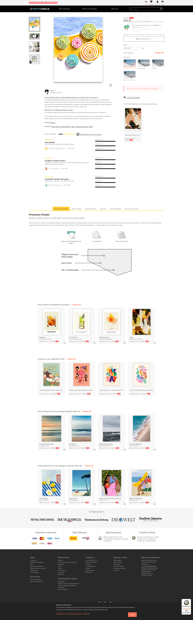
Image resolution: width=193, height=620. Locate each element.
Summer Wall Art (66, 126)
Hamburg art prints (119, 568)
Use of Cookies (34, 572)
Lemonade (43, 498)
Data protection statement (38, 568)
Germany (52, 122)
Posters (88, 564)
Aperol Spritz (104, 337)
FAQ (31, 564)
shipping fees (146, 21)
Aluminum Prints (91, 562)
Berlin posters (118, 560)
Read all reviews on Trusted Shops (90, 134)
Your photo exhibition (36, 581)
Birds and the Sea (105, 444)
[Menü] (190, 600)
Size (125, 45)
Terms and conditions (36, 566)
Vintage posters (146, 571)
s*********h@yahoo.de (54, 185)
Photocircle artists (35, 579)
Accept (132, 614)
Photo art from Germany (148, 562)
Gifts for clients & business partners (68, 583)
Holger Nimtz (45, 446)
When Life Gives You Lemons (110, 498)
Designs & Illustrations (82, 126)
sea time (72, 444)
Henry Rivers (45, 500)
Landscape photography (148, 566)
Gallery (60, 568)
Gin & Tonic (73, 337)
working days (133, 97)
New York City (118, 562)
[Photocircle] (39, 8)
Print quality (128, 53)
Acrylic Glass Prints (91, 560)
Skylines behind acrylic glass (149, 568)
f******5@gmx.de (53, 168)
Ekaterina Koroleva (57, 92)
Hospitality (61, 587)
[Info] (125, 61)
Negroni (42, 337)
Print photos (61, 570)
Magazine (61, 574)
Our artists (61, 572)
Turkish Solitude (135, 444)
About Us (61, 560)
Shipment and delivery (37, 562)
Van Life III (73, 498)
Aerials (91, 126)
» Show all (76, 305)
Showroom (61, 564)
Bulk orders (61, 581)
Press (59, 566)
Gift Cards (89, 572)
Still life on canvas (146, 575)
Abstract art (145, 564)
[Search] (161, 9)
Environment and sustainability (67, 562)
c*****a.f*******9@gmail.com (56, 148)
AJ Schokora (134, 446)
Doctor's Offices (62, 589)
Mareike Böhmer (106, 446)
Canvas (88, 568)
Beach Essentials (135, 498)
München (116, 570)
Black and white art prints (149, 560)
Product (127, 57)
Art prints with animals (148, 570)
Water (73, 126)
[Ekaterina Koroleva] (46, 92)
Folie (131, 337)
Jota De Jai (104, 500)
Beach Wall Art (56, 126)
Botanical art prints (147, 573)
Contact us (33, 560)
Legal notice (33, 570)
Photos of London (119, 566)
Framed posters (90, 566)
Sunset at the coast (46, 444)
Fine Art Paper (90, 570)
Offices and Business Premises (67, 585)
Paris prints (117, 564)
